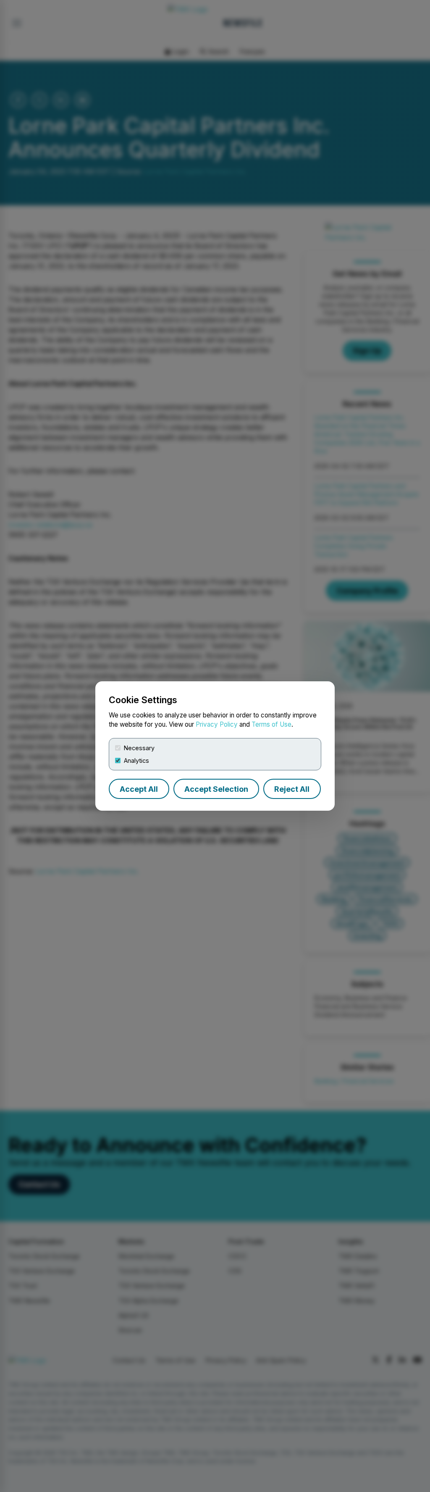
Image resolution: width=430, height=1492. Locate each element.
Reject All (291, 789)
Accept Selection (216, 789)
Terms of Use (271, 724)
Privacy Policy (217, 724)
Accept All (139, 789)
